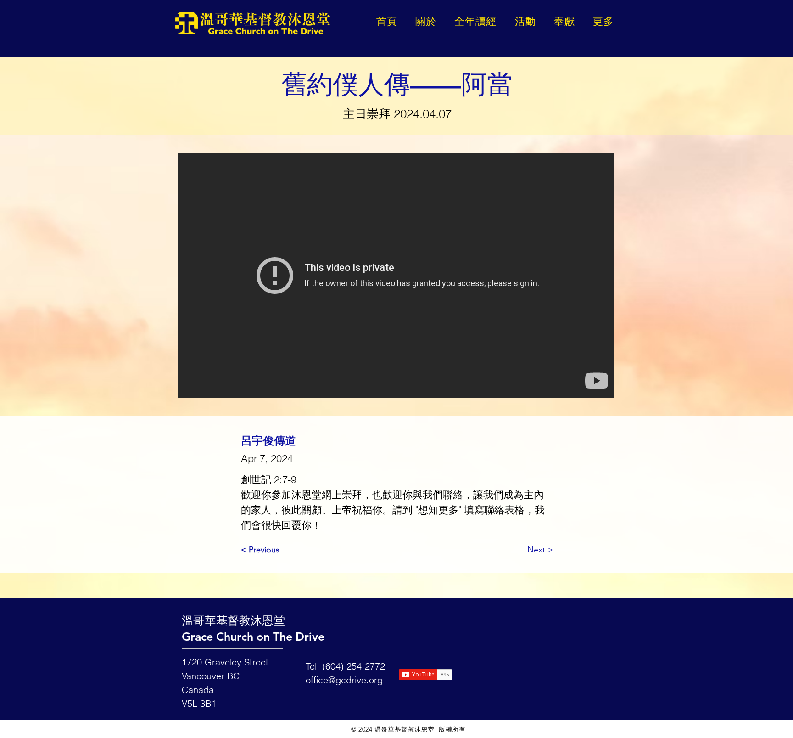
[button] (603, 21)
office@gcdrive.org (344, 680)
